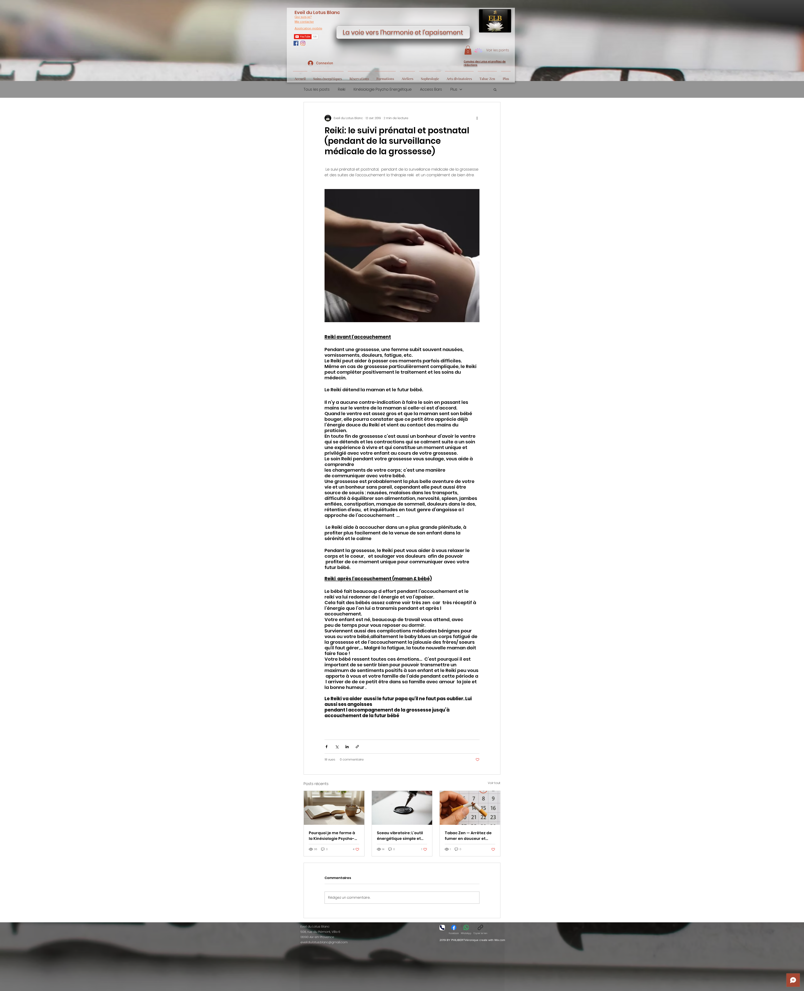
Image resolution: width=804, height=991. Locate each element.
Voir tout (494, 783)
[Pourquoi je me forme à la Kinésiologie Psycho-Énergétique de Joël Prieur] (334, 808)
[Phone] (442, 927)
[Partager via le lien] (357, 747)
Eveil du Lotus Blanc (317, 12)
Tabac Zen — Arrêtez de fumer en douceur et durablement (468, 835)
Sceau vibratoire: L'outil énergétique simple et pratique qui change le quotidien (400, 835)
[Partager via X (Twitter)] (337, 747)
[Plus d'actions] (476, 118)
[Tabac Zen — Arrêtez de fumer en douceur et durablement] (470, 808)
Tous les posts (317, 89)
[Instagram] (302, 43)
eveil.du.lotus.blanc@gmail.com (324, 942)
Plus (453, 89)
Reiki (341, 89)
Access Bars (431, 89)
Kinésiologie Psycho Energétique (383, 89)
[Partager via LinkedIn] (347, 747)
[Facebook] (296, 43)
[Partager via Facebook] (327, 747)
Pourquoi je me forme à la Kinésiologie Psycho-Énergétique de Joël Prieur (332, 835)
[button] (468, 50)
